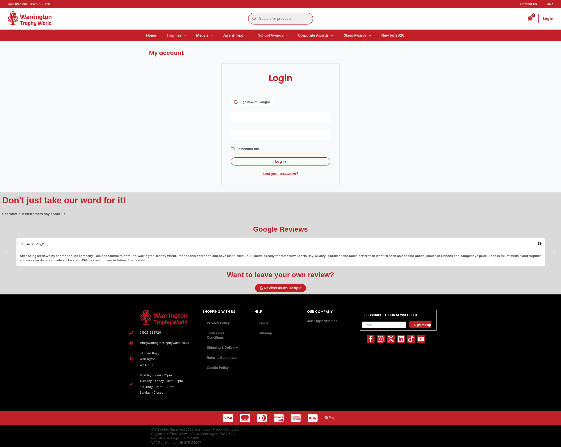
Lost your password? (280, 173)
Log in (280, 161)
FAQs (549, 4)
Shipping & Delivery (222, 347)
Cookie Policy (218, 368)
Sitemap (265, 333)
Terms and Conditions (215, 335)
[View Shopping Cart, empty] (530, 18)
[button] (183, 35)
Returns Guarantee (222, 357)
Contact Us (528, 4)
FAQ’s (263, 323)
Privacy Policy (218, 323)
